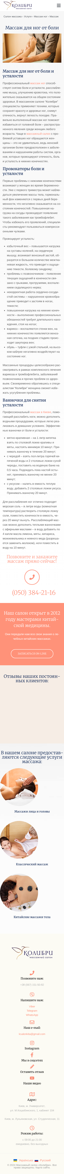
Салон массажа (13, 16)
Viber (32, 1006)
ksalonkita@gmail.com (32, 1033)
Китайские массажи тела (32, 917)
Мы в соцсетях (32, 1060)
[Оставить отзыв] (32, 1067)
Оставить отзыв (32, 1072)
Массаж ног (40, 16)
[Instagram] (32, 1043)
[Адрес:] (32, 1094)
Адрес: (32, 1099)
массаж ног (37, 83)
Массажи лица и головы (32, 811)
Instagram (32, 1048)
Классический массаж (32, 864)
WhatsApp (32, 1014)
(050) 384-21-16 (34, 593)
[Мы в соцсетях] (32, 1055)
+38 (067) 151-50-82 (32, 984)
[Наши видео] (32, 1078)
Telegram (32, 1010)
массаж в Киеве (40, 412)
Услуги (28, 16)
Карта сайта (43, 1167)
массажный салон (38, 133)
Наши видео (32, 1083)
